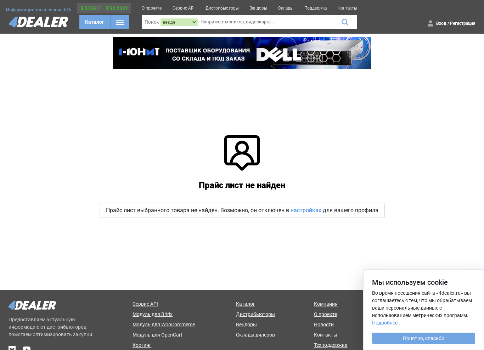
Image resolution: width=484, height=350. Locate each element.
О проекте (152, 8)
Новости (324, 324)
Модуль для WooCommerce (164, 324)
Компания (326, 304)
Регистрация (462, 23)
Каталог (94, 22)
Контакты (347, 8)
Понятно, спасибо (423, 338)
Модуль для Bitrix (153, 314)
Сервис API (184, 8)
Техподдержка (331, 345)
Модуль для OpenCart (157, 335)
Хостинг (142, 345)
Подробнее (385, 323)
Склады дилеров (255, 335)
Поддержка (315, 8)
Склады (285, 8)
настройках (306, 210)
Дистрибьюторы (222, 8)
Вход (441, 23)
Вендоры (258, 8)
